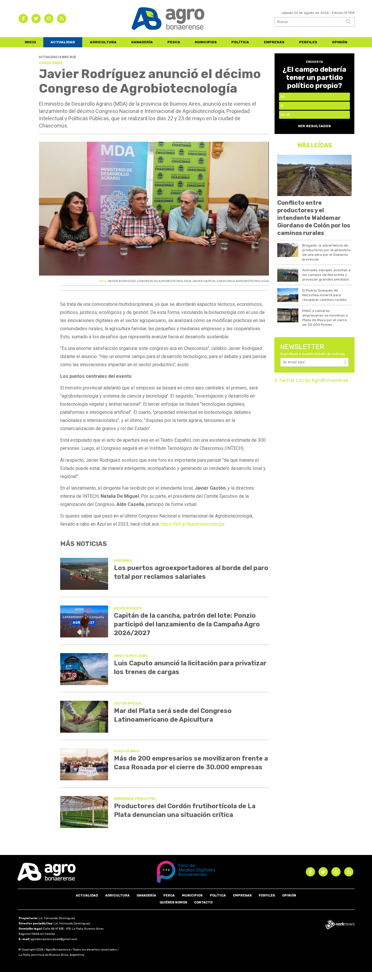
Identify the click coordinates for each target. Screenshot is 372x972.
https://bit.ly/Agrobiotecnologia (192, 524)
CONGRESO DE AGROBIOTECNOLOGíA (164, 281)
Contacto (203, 902)
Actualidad (63, 42)
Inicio (30, 42)
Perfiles (308, 42)
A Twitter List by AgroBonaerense (311, 380)
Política (240, 42)
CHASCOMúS (226, 281)
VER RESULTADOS (314, 126)
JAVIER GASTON (203, 281)
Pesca (173, 42)
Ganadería (142, 42)
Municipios (206, 42)
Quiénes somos (173, 902)
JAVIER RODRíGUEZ (122, 281)
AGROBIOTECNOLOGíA (252, 281)
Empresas (274, 42)
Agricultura (103, 42)
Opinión (339, 42)
